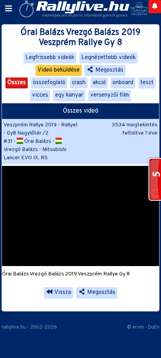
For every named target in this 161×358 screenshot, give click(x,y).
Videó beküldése (59, 70)
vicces (40, 95)
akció (99, 82)
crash (79, 82)
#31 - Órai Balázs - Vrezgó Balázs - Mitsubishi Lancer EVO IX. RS (35, 149)
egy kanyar (69, 95)
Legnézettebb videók (108, 57)
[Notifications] (154, 6)
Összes (16, 82)
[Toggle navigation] (8, 9)
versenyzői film (109, 95)
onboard (123, 82)
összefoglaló (49, 82)
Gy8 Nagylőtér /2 (27, 133)
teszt (147, 82)
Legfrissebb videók (49, 57)
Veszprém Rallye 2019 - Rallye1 (41, 125)
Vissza (62, 292)
